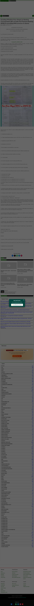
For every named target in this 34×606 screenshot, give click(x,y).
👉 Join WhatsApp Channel (17, 304)
